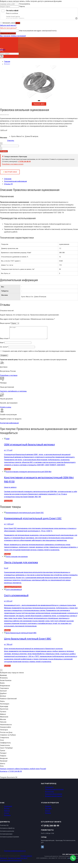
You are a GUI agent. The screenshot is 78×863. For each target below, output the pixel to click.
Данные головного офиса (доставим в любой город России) (23, 769)
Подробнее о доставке (8, 375)
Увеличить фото (39, 104)
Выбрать (7, 469)
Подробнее (8, 501)
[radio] (24, 136)
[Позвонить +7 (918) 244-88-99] (73, 858)
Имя (2, 343)
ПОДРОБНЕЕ (17, 587)
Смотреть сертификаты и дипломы (13, 391)
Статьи (6, 813)
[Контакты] (1, 60)
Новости (7, 810)
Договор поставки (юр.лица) (17, 858)
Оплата (47, 810)
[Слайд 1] (39, 100)
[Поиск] (1, 56)
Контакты (3, 771)
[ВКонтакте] (42, 846)
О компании (8, 806)
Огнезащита (49, 787)
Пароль (22, 6)
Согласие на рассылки (7, 831)
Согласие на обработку (7, 828)
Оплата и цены (5, 407)
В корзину (4, 151)
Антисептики (49, 791)
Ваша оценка (5, 323)
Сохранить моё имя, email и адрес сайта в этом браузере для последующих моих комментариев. (39, 351)
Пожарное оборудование (53, 794)
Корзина (48, 813)
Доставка (48, 808)
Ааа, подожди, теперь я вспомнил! (13, 36)
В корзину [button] (8, 587)
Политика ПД (4, 825)
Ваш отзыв (5, 338)
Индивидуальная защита (53, 796)
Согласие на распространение (9, 837)
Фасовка (3, 138)
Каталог (7, 808)
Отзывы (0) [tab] (8, 184)
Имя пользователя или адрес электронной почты (38, 31)
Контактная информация (9, 423)
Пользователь (24, 4)
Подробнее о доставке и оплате (12, 164)
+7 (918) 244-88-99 (24, 161)
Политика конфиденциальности (15, 851)
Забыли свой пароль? (8, 25)
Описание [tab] (7, 179)
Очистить (10, 141)
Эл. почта (4, 347)
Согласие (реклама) (6, 834)
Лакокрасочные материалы (54, 789)
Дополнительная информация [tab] (15, 181)
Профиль (48, 806)
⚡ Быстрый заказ (10, 172)
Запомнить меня (8, 23)
